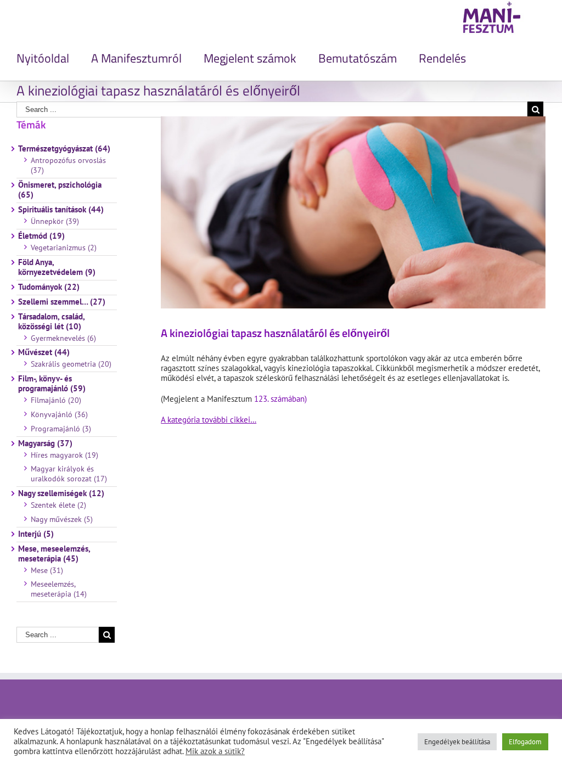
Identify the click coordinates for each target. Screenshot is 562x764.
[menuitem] (53, 58)
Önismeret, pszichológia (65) (60, 190)
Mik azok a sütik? (215, 751)
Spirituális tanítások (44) (61, 210)
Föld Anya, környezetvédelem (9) (56, 267)
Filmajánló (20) (56, 400)
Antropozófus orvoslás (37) (68, 165)
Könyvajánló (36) (59, 414)
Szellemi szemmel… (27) (61, 302)
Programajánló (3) (61, 429)
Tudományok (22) (49, 287)
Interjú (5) (36, 534)
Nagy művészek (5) (62, 519)
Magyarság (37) (45, 443)
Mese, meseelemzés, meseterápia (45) (54, 554)
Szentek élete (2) (58, 505)
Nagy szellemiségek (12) (61, 493)
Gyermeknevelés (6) (63, 338)
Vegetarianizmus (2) (64, 247)
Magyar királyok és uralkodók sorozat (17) (69, 474)
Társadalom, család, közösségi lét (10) (51, 322)
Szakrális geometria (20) (71, 364)
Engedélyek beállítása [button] (457, 741)
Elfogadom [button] (525, 741)
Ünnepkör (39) (55, 221)
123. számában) (280, 399)
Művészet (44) (44, 352)
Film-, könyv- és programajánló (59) (52, 384)
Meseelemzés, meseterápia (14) (59, 589)
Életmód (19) (41, 236)
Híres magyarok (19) (64, 455)
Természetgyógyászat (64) (64, 149)
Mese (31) (47, 570)
